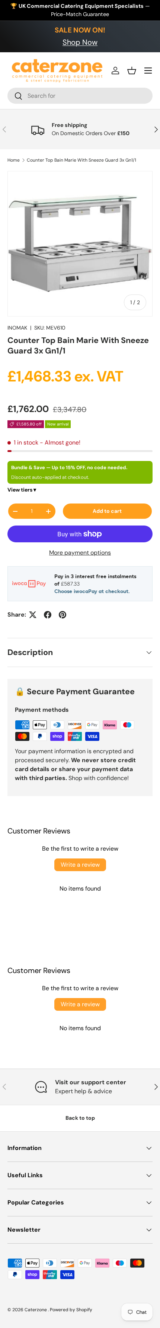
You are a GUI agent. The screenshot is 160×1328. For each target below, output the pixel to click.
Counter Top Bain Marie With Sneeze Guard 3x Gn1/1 (81, 160)
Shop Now (80, 42)
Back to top (80, 1118)
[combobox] (80, 96)
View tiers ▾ (21, 489)
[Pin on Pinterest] (62, 614)
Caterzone (36, 1310)
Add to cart (107, 511)
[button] (132, 70)
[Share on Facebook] (47, 614)
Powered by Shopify (71, 1310)
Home (13, 160)
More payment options (80, 553)
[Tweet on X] (32, 614)
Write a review (80, 865)
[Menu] (148, 70)
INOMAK (17, 327)
